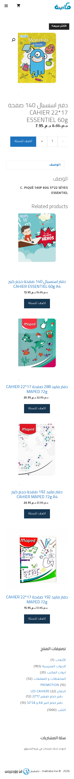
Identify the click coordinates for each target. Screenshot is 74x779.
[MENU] (6, 6)
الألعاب (60, 660)
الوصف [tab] (55, 165)
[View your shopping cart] (18, 6)
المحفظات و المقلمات (50, 679)
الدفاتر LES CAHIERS (48, 692)
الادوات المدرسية (54, 667)
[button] (13, 40)
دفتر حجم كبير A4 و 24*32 (45, 703)
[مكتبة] (62, 6)
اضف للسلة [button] (37, 303)
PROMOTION (49, 685)
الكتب (62, 710)
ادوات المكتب (56, 673)
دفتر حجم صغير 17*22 (47, 697)
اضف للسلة (23, 141)
